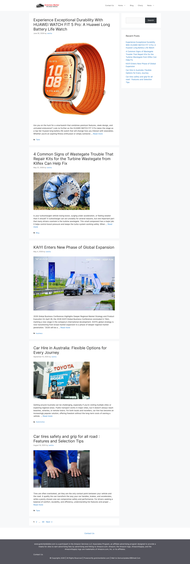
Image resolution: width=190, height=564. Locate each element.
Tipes (38, 139)
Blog (131, 5)
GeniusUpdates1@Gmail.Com (129, 558)
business (39, 333)
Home (120, 5)
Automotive (40, 422)
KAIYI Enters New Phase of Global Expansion (73, 247)
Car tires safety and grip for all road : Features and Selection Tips (66, 438)
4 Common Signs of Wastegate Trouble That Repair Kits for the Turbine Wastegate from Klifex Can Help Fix (73, 159)
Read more (98, 134)
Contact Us (109, 5)
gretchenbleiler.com (101, 558)
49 (43, 522)
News (149, 5)
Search (151, 20)
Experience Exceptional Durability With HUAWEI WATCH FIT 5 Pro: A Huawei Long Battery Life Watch (71, 24)
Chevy (140, 5)
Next (49, 522)
